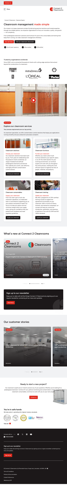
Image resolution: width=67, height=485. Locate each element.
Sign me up (10, 302)
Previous (25, 283)
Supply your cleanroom (13, 217)
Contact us (33, 397)
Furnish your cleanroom (43, 174)
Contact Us (8, 3)
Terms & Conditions (9, 471)
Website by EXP (8, 480)
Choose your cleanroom (13, 174)
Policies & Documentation (10, 474)
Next (42, 283)
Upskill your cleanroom (42, 217)
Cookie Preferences (9, 477)
